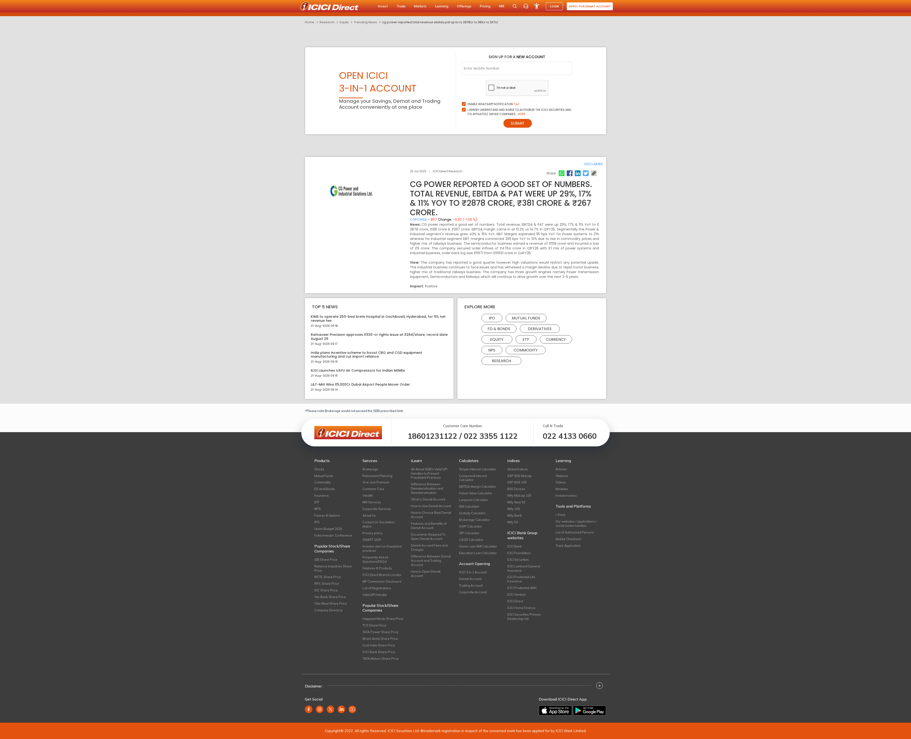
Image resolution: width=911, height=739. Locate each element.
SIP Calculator (469, 533)
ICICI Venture (516, 594)
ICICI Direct (515, 601)
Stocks (319, 469)
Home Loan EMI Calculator (478, 546)
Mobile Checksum (568, 539)
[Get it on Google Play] (589, 711)
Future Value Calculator (475, 493)
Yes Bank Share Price (330, 597)
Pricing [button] (485, 6)
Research (327, 22)
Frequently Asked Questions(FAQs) (375, 559)
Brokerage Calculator (474, 520)
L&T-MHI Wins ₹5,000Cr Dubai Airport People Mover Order (360, 385)
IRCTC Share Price (327, 577)
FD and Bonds (324, 489)
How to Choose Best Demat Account (431, 515)
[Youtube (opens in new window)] (352, 709)
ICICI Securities (518, 559)
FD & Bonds (499, 329)
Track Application (568, 545)
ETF (526, 339)
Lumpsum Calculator (473, 500)
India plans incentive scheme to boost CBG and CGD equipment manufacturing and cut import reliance (366, 355)
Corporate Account (473, 592)
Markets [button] (420, 6)
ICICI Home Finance (521, 608)
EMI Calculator (469, 506)
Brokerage (370, 469)
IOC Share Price (326, 590)
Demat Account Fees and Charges (429, 547)
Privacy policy (373, 533)
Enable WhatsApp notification (494, 104)
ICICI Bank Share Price (379, 652)
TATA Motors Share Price (381, 658)
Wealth (368, 495)
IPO (492, 318)
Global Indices (517, 469)
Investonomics (566, 495)
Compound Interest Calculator (473, 478)
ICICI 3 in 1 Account (473, 572)
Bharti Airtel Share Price (380, 639)
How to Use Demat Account (431, 506)
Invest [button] (383, 6)
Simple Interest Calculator (477, 469)
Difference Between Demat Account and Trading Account (431, 560)
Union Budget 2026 (328, 529)
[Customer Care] (525, 6)
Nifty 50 (512, 522)
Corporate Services (377, 509)
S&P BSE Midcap (519, 476)
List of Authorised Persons (575, 532)
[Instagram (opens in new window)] (319, 709)
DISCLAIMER (593, 164)
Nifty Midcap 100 (519, 495)
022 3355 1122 (491, 436)
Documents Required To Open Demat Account (428, 537)
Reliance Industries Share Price (333, 568)
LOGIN (554, 6)
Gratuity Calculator (472, 513)
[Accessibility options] (536, 6)
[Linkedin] (578, 173)
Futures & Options (327, 515)
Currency (556, 339)
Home (309, 22)
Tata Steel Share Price (330, 603)
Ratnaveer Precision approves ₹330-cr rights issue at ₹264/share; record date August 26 (379, 337)
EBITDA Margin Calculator (477, 486)
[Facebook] (569, 173)
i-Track (560, 515)
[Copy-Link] (594, 173)
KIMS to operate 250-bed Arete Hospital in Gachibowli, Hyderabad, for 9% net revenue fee (378, 319)
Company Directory (328, 610)
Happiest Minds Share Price (383, 619)
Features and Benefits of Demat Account (428, 526)
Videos (561, 482)
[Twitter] (586, 173)
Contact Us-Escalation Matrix (379, 524)
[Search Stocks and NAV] (514, 6)
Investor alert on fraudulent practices (382, 548)
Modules (562, 489)
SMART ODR (372, 540)
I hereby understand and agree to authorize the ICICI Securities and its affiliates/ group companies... (519, 112)
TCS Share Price (374, 625)
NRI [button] (501, 6)
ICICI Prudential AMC (522, 588)
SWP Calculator (470, 526)
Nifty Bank (514, 515)
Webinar (562, 476)
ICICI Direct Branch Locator (382, 575)
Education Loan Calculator (478, 553)
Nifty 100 (513, 509)
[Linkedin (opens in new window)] (341, 709)
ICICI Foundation (519, 553)
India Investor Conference (333, 535)
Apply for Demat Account (590, 6)
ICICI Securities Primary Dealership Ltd (524, 617)
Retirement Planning (377, 476)
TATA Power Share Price (380, 632)
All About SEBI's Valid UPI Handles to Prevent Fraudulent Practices (429, 473)
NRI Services (372, 502)
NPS (491, 350)
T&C (517, 104)
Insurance (321, 495)
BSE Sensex (516, 489)
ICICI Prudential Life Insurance (521, 579)
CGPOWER (418, 219)
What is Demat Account (428, 499)
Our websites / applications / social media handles (576, 523)
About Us (369, 515)
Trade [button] (400, 6)
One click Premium (376, 482)
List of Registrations (377, 588)
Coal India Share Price (379, 645)
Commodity (526, 350)
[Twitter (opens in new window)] (330, 709)
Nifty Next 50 (516, 502)
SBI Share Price (325, 559)
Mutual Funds (526, 318)
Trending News (365, 22)
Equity (344, 22)
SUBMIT (518, 123)
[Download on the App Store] (555, 711)
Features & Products (377, 568)
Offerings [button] (464, 6)
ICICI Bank (514, 546)
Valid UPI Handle (375, 595)
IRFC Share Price (326, 583)
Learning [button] (441, 6)
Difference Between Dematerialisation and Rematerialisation (427, 488)
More (521, 114)
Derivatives (540, 329)
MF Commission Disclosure (382, 581)
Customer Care (373, 489)
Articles (561, 469)
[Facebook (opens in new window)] (308, 709)
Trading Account (471, 585)
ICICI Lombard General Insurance (523, 568)
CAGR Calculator (471, 540)
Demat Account (470, 579)
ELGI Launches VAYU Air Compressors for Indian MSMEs (358, 371)
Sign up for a (517, 57)
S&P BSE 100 (517, 482)
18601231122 (432, 436)
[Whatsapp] (561, 173)
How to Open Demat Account (426, 574)
